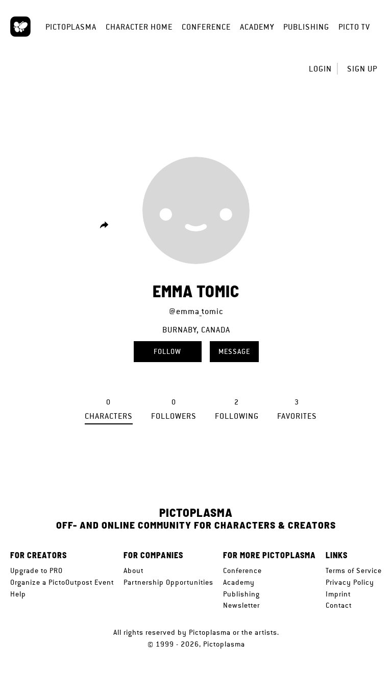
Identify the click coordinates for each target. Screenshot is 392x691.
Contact (339, 605)
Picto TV (354, 26)
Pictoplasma (70, 26)
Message (234, 351)
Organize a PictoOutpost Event (62, 582)
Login (320, 68)
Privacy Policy (350, 582)
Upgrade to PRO (36, 570)
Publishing (306, 26)
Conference (206, 26)
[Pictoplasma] (20, 26)
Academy (257, 26)
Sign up (362, 68)
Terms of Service (354, 570)
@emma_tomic (196, 311)
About (133, 570)
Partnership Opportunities (168, 582)
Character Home (139, 26)
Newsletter (241, 605)
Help (18, 594)
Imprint (338, 594)
